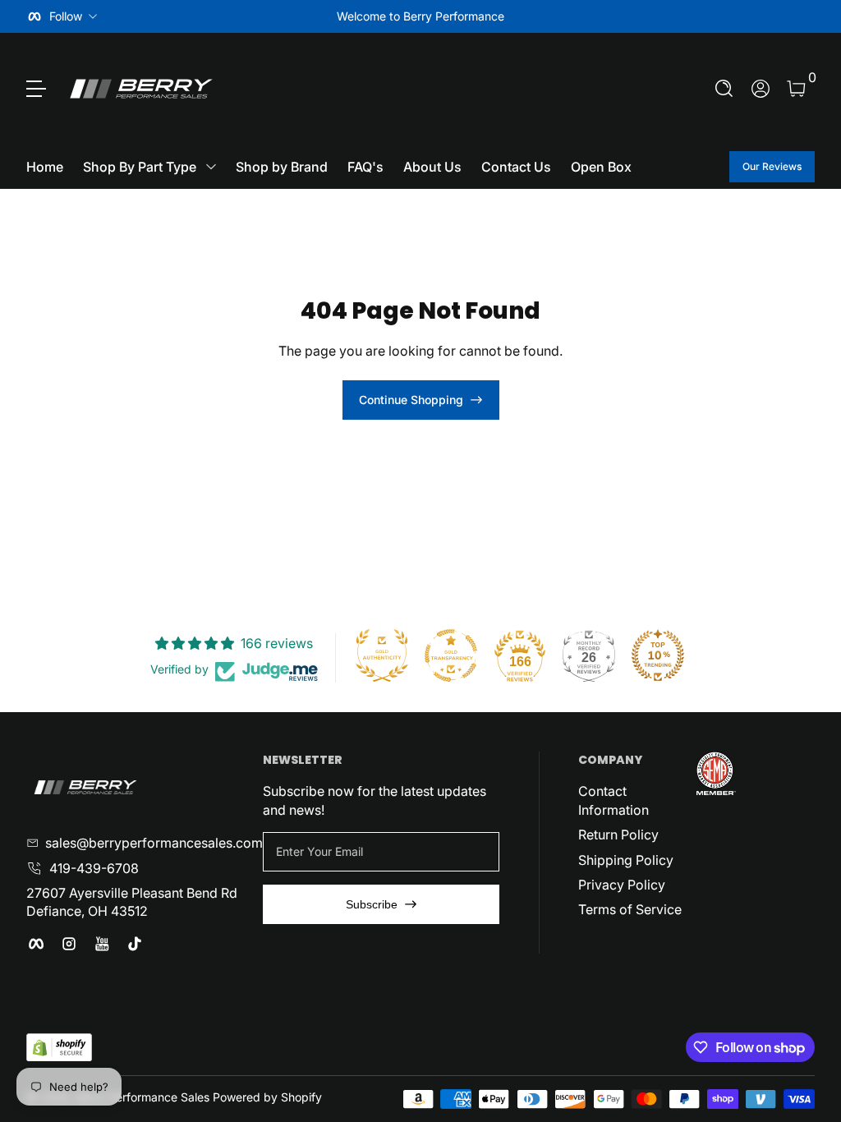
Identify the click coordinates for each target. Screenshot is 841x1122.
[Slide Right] (670, 16)
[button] (724, 89)
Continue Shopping (411, 400)
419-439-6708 (94, 868)
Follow (65, 16)
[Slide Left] (171, 16)
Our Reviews (772, 166)
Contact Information (613, 800)
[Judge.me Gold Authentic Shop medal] (382, 655)
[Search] (724, 89)
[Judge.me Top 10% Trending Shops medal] (658, 655)
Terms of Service (630, 909)
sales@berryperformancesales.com (154, 843)
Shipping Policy (625, 860)
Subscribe (372, 904)
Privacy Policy (621, 884)
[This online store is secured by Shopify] (59, 1047)
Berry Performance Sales (142, 1097)
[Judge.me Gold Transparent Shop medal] (451, 655)
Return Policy (618, 834)
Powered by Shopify (267, 1097)
